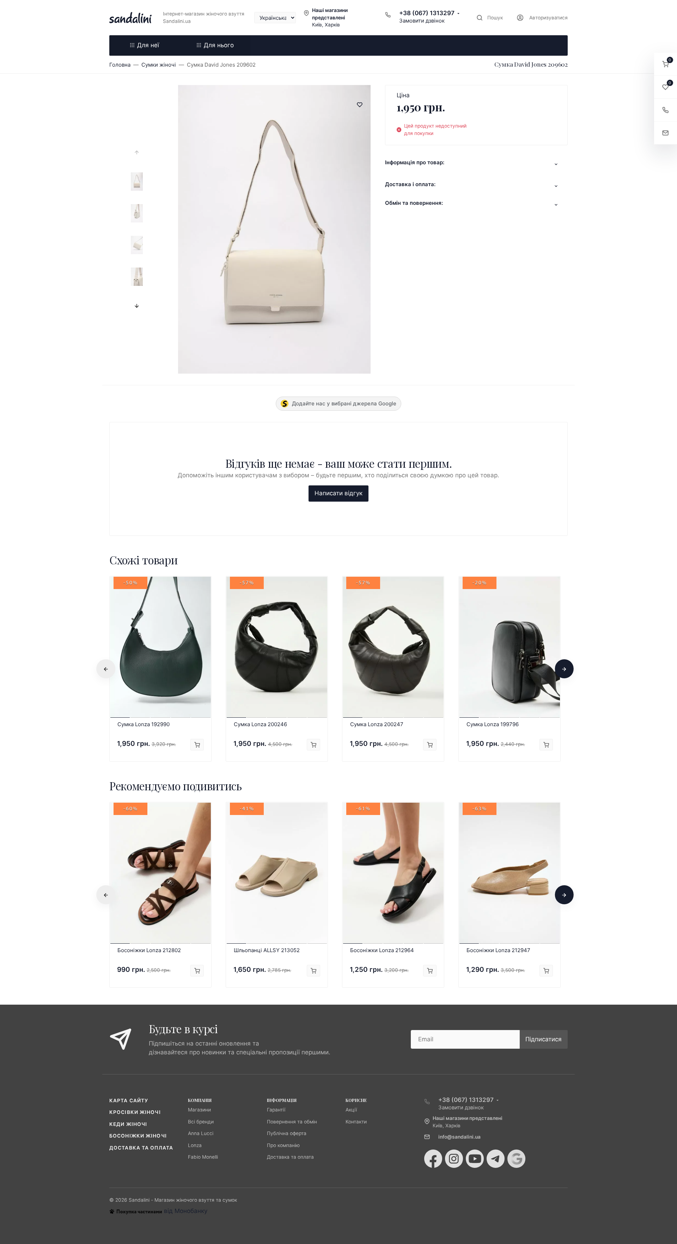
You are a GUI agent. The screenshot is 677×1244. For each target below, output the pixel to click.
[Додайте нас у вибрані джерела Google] (516, 1159)
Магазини (199, 1110)
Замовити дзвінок (422, 20)
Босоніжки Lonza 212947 (498, 950)
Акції (351, 1110)
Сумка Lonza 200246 (260, 724)
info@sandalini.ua (459, 1137)
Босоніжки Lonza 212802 (149, 950)
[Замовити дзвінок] (665, 110)
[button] (665, 64)
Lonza (195, 1145)
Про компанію (283, 1145)
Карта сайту (128, 1100)
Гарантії (276, 1110)
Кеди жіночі (128, 1124)
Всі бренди (201, 1121)
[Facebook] (433, 1159)
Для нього (219, 45)
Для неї (148, 45)
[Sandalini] (130, 18)
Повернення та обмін (292, 1121)
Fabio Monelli (203, 1157)
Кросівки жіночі (135, 1112)
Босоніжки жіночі (138, 1136)
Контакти (356, 1121)
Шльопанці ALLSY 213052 (267, 950)
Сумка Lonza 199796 (492, 724)
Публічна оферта (286, 1133)
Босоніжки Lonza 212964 (382, 950)
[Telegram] (496, 1159)
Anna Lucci (200, 1133)
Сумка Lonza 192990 (143, 724)
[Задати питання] (665, 133)
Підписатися (543, 1039)
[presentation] (136, 152)
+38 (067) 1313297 (427, 13)
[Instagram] (454, 1159)
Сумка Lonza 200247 (376, 724)
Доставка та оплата (141, 1148)
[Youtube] (475, 1159)
